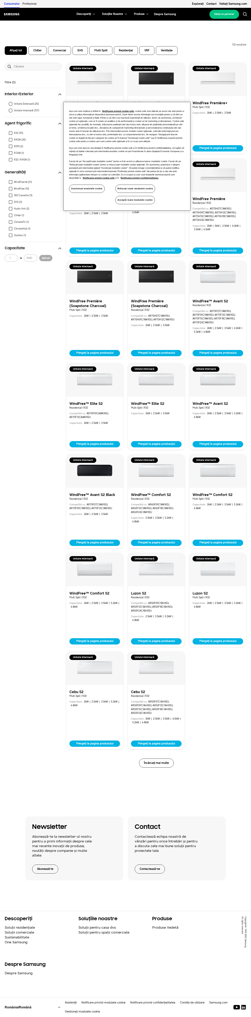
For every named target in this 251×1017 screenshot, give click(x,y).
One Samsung (16, 942)
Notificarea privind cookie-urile (118, 111)
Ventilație (167, 50)
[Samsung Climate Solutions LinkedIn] (243, 1007)
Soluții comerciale (19, 932)
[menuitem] (84, 14)
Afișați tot (16, 50)
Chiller (37, 50)
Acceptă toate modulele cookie (135, 200)
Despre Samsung (19, 973)
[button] (33, 94)
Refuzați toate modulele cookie (135, 188)
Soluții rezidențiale (20, 927)
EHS (80, 50)
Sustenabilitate (17, 937)
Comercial (59, 50)
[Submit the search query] (9, 66)
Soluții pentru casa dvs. (97, 927)
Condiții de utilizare (192, 1002)
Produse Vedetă (165, 927)
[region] (127, 156)
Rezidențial (126, 50)
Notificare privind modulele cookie (103, 1002)
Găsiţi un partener (224, 14)
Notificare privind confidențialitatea (152, 1002)
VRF (146, 50)
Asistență (71, 1002)
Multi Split (100, 50)
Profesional (29, 3)
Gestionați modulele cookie (87, 188)
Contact (211, 3)
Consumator (12, 3)
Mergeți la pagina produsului (217, 148)
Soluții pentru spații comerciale (103, 932)
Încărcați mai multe (156, 763)
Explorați (198, 3)
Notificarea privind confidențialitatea (139, 178)
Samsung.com (218, 1002)
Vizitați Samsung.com (233, 3)
